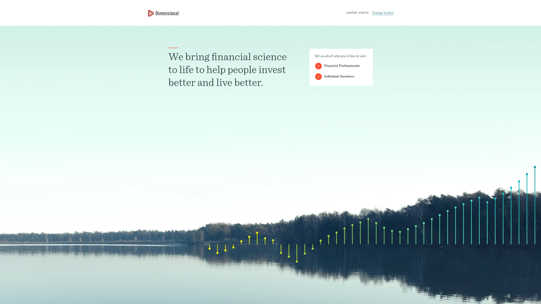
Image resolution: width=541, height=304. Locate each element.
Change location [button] (383, 12)
